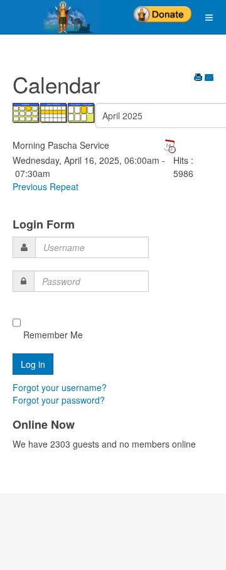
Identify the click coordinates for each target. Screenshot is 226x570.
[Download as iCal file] (169, 145)
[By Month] (26, 111)
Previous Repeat (45, 186)
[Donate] (162, 10)
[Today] (81, 111)
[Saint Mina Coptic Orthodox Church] (50, 16)
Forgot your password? (59, 400)
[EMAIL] (209, 78)
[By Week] (54, 111)
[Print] (198, 78)
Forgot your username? (60, 387)
